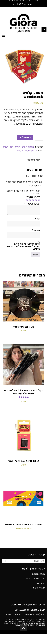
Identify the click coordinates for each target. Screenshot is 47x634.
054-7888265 (20, 610)
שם (37, 219)
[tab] (34, 160)
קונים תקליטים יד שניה (35, 578)
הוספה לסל (25, 137)
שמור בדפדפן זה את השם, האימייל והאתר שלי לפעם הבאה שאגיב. (23, 246)
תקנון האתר (40, 583)
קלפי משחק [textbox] (24, 561)
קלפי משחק (7, 147)
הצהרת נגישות (39, 588)
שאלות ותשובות (38, 574)
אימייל (36, 230)
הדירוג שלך (33, 197)
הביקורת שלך (32, 203)
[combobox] (23, 561)
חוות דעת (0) (33, 160)
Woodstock (31, 150)
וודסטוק (20, 150)
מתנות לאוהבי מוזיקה (24, 147)
